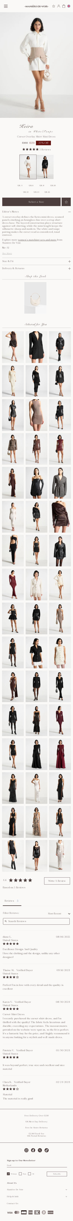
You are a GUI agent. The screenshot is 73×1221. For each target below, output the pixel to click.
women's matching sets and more (37, 240)
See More (7, 253)
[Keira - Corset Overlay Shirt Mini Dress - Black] (45, 167)
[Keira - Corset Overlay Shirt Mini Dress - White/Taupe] (28, 167)
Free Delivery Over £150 (37, 1116)
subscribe (57, 1174)
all (33, 1174)
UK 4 (20, 185)
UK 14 (36, 192)
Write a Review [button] (57, 880)
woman (14, 1174)
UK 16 (47, 192)
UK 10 (53, 185)
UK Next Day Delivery (36, 1122)
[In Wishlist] (66, 202)
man (24, 1174)
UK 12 (26, 192)
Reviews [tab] (9, 900)
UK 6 (31, 185)
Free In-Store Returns (36, 1128)
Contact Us (12, 1203)
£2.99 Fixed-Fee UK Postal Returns (36, 1135)
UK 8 (41, 185)
